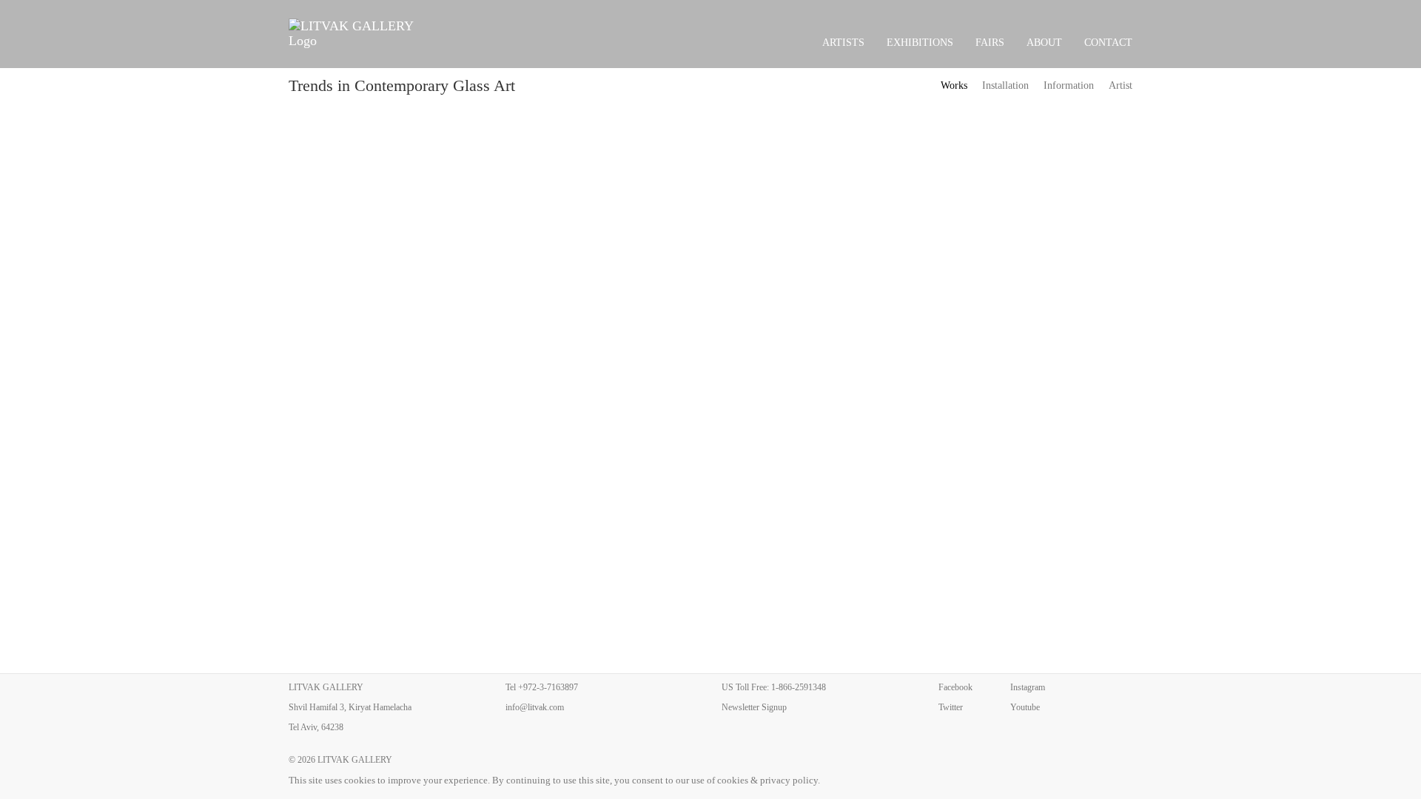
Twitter (950, 707)
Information (1069, 85)
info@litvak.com (534, 707)
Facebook (955, 687)
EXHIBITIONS (920, 42)
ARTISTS (843, 42)
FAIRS (989, 42)
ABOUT (1044, 42)
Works (954, 85)
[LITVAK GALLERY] (359, 33)
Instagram (1027, 687)
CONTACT (1108, 42)
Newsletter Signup (754, 707)
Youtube (1025, 707)
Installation (1005, 85)
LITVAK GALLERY (355, 760)
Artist (1120, 85)
